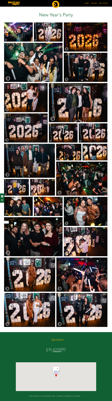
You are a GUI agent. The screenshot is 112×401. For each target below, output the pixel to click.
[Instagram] (2, 200)
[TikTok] (2, 196)
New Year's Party (56, 15)
